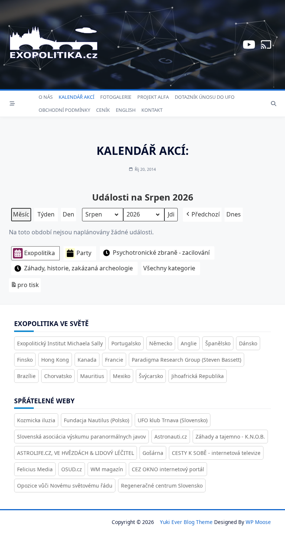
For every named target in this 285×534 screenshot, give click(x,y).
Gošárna (152, 452)
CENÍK (103, 110)
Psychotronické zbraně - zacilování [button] (161, 252)
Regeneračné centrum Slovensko (162, 485)
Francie (114, 359)
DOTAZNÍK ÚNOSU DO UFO (205, 97)
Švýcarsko (151, 376)
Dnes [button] (233, 214)
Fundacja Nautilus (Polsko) (96, 420)
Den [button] (68, 214)
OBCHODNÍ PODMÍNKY (64, 110)
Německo (160, 343)
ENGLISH (125, 110)
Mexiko (121, 376)
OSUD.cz (71, 469)
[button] (202, 215)
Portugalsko (126, 343)
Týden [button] (46, 214)
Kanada (87, 359)
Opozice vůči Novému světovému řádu (64, 485)
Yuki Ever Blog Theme (186, 521)
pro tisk (24, 286)
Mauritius (92, 376)
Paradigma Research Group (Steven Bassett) (186, 359)
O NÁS (46, 97)
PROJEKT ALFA (153, 97)
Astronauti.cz (170, 436)
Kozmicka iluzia (36, 420)
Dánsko (248, 343)
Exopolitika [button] (39, 253)
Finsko (25, 359)
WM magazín (107, 469)
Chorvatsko (58, 376)
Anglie (189, 343)
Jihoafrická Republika (197, 376)
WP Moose (258, 521)
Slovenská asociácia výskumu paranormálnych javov (81, 436)
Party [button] (83, 253)
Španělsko (217, 343)
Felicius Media (35, 469)
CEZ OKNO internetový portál (168, 469)
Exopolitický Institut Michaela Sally (60, 343)
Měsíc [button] (21, 214)
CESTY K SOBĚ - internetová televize (216, 452)
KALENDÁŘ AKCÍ (76, 97)
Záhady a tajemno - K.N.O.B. (230, 436)
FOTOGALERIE (115, 97)
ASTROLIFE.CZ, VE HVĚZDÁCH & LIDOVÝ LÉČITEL (75, 452)
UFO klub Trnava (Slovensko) (172, 420)
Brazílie (26, 376)
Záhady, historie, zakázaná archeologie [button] (78, 268)
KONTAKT (152, 110)
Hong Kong (55, 359)
